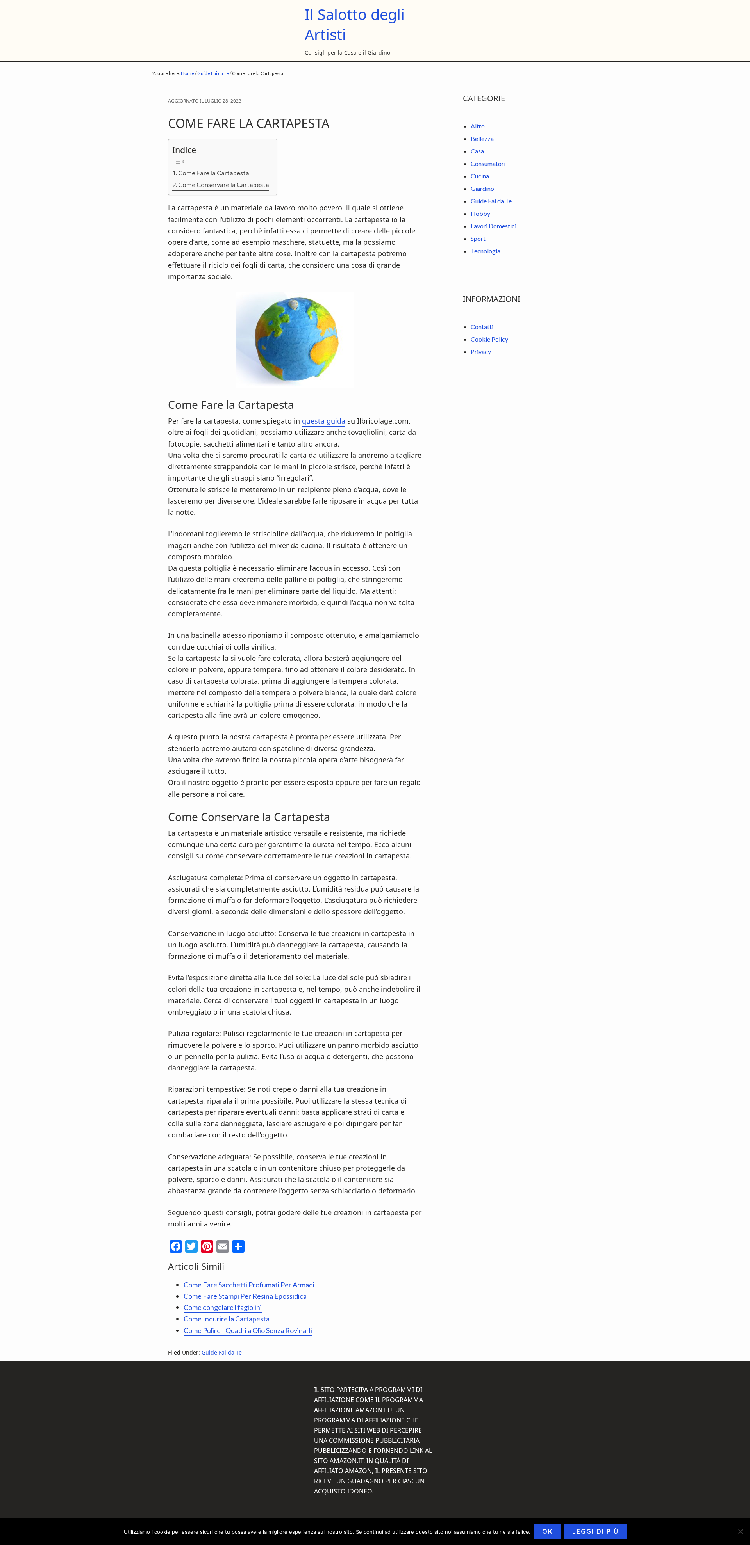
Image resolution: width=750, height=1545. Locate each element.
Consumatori (488, 163)
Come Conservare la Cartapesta (223, 184)
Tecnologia (485, 251)
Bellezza (482, 138)
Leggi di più (595, 1531)
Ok (547, 1531)
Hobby (480, 213)
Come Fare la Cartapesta (213, 172)
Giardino (482, 188)
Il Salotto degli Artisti (355, 24)
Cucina (480, 176)
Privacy (481, 351)
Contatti (482, 326)
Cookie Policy (489, 339)
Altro (478, 126)
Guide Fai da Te (222, 1352)
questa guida (323, 420)
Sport (478, 238)
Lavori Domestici (493, 226)
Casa (477, 151)
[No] (740, 1531)
